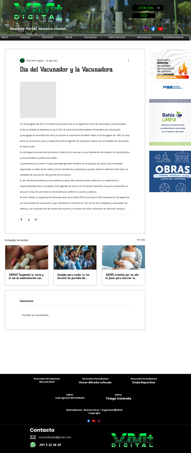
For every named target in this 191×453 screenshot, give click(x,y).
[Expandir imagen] (38, 100)
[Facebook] (153, 29)
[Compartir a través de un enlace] (35, 219)
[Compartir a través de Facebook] (21, 219)
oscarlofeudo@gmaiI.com (55, 437)
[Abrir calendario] (158, 8)
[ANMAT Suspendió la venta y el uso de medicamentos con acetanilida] (26, 257)
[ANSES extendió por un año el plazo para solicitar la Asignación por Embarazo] (123, 257)
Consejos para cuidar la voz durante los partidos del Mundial (73, 276)
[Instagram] (146, 29)
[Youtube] (160, 29)
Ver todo (141, 239)
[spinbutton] (144, 15)
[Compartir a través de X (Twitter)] (28, 219)
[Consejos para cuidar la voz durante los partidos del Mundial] (75, 257)
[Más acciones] (128, 60)
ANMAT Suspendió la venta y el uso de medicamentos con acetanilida (26, 276)
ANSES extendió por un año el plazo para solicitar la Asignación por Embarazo (122, 276)
